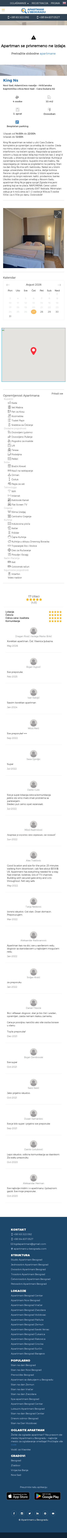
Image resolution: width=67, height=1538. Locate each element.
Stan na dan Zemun (22, 1384)
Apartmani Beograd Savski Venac (30, 1329)
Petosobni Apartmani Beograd (29, 1283)
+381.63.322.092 (19, 17)
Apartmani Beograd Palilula (27, 1319)
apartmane (48, 53)
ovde (14, 1444)
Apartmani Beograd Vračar (27, 1305)
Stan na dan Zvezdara (23, 1394)
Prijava (55, 3)
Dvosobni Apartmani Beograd (28, 1269)
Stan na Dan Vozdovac (24, 1423)
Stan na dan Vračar (22, 1389)
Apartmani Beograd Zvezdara (28, 1310)
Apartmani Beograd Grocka (27, 1343)
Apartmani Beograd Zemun (27, 1324)
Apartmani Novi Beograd (25, 1300)
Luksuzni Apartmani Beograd (28, 1408)
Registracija (40, 3)
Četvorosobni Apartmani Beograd (30, 1279)
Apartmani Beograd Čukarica (28, 1334)
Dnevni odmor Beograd (24, 1418)
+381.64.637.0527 (49, 17)
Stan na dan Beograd (23, 1365)
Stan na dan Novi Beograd (26, 1369)
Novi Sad (16, 1474)
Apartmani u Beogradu (34, 1519)
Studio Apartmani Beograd (26, 1259)
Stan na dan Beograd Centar (27, 1413)
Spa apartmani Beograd (25, 1399)
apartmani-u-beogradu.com (30, 1248)
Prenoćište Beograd (22, 1374)
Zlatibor (15, 1465)
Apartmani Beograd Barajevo (28, 1353)
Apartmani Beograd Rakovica (28, 1338)
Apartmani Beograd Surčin (26, 1348)
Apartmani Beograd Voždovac (28, 1314)
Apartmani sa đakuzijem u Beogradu (32, 1379)
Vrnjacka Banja (19, 1470)
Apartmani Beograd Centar (27, 1295)
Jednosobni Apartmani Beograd (29, 1264)
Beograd (16, 1460)
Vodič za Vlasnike (21, 1449)
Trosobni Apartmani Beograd (28, 1274)
